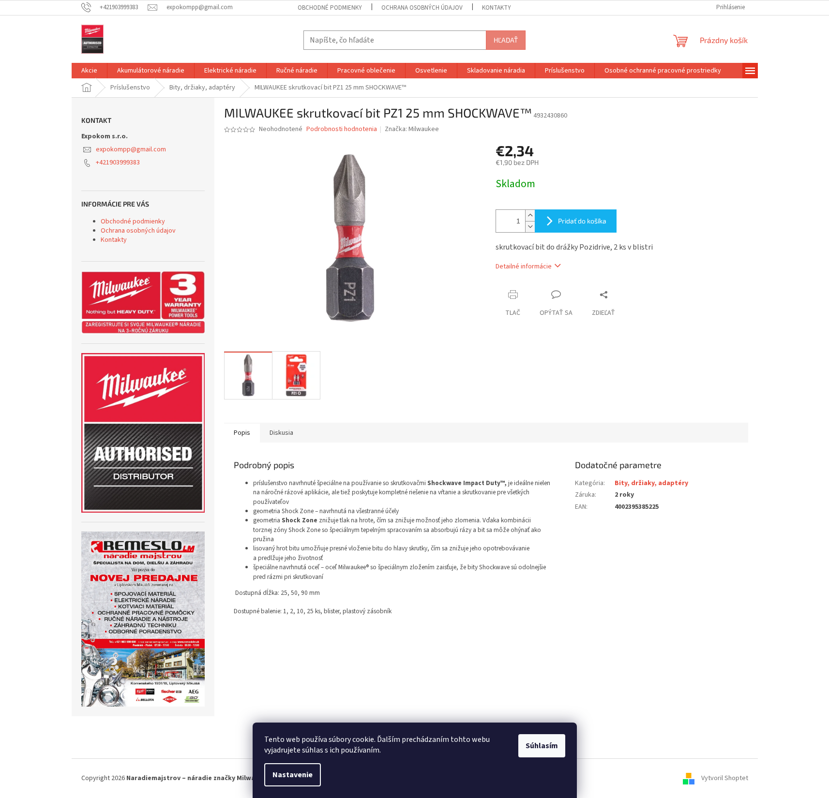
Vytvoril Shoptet (724, 778)
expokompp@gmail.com (131, 149)
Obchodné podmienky (330, 7)
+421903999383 (118, 162)
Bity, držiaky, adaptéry (651, 483)
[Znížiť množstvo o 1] (530, 226)
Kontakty (496, 7)
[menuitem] (89, 70)
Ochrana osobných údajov (422, 7)
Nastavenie (292, 774)
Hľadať (506, 40)
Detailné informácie (524, 266)
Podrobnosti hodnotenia (341, 129)
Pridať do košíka (582, 221)
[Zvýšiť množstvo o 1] (530, 215)
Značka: (412, 129)
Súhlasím (542, 745)
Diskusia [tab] (281, 433)
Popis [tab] (242, 433)
